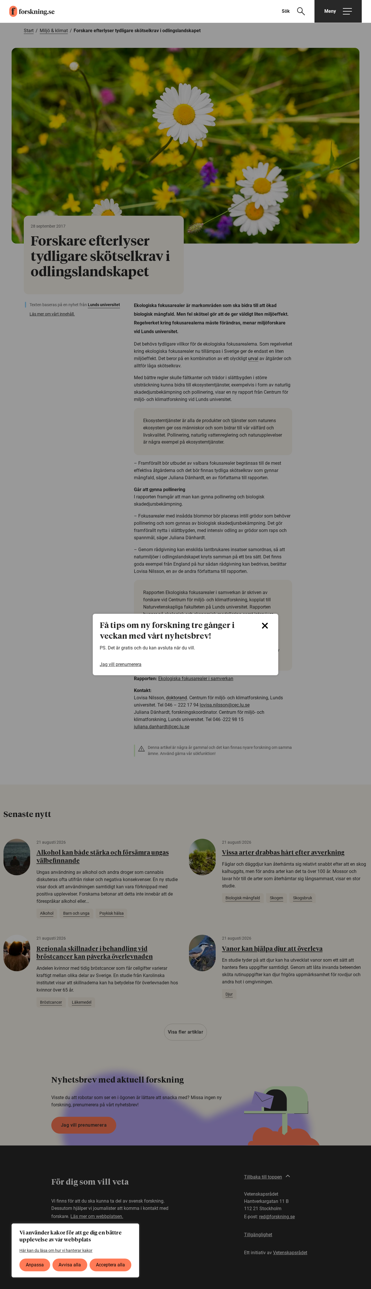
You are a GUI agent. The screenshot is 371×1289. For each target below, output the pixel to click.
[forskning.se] (27, 11)
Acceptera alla (110, 1265)
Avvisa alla (70, 1265)
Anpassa (35, 1265)
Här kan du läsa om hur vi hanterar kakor (55, 1250)
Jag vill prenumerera (120, 664)
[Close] (265, 626)
